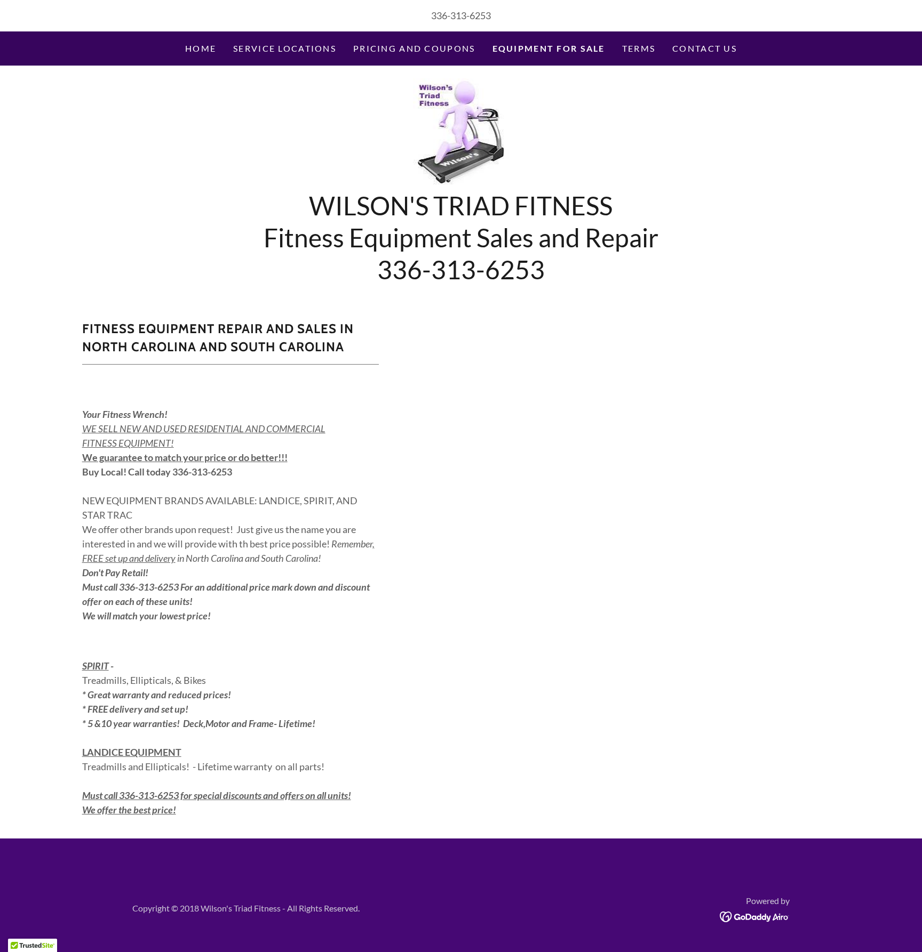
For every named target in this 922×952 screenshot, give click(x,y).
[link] (461, 130)
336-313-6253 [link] (461, 15)
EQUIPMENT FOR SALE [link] (548, 48)
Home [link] (200, 48)
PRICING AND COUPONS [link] (414, 48)
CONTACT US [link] (704, 48)
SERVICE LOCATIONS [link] (284, 48)
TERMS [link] (638, 48)
